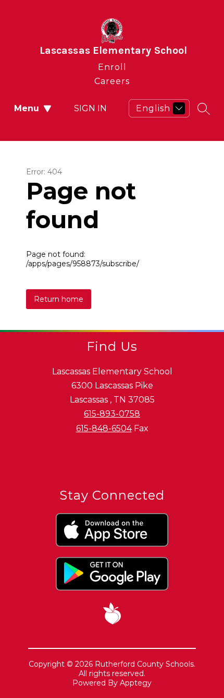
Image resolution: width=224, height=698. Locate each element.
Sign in (90, 108)
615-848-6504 (104, 428)
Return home (58, 299)
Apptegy (136, 683)
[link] (112, 65)
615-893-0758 (112, 414)
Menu (26, 108)
